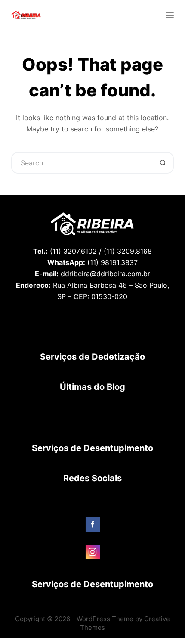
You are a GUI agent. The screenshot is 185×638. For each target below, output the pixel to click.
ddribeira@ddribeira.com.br (105, 273)
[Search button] (163, 163)
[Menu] (170, 15)
